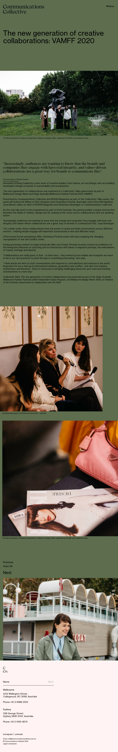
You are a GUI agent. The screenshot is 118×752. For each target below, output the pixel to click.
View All (7, 567)
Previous (8, 563)
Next (7, 573)
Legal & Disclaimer (10, 744)
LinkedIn (19, 734)
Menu (111, 6)
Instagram (8, 734)
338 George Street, (13, 714)
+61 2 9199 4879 (19, 722)
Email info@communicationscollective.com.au (19, 739)
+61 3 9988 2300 (19, 702)
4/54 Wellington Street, (15, 694)
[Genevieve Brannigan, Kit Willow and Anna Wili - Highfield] (51, 358)
